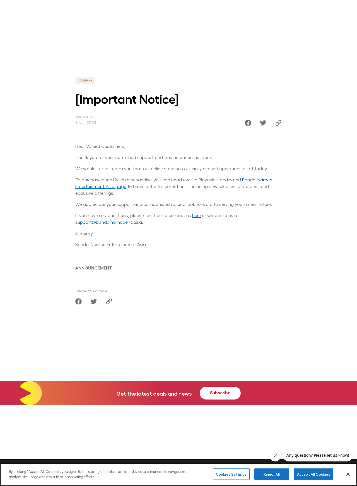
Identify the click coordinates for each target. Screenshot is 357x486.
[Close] (348, 474)
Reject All (272, 474)
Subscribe (220, 392)
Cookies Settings (231, 474)
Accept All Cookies (313, 474)
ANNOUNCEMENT (93, 267)
